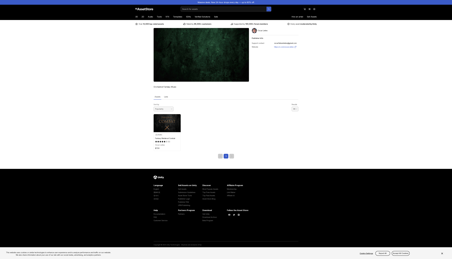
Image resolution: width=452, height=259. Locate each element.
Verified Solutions (202, 17)
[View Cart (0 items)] (305, 9)
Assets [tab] (157, 97)
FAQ (155, 217)
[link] (220, 156)
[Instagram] (238, 214)
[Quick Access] (309, 9)
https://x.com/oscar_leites (284, 47)
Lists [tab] (166, 97)
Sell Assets (312, 17)
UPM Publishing (184, 205)
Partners (181, 214)
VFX (167, 17)
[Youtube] (229, 214)
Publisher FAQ (183, 202)
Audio (150, 17)
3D (136, 17)
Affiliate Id (230, 196)
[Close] (442, 253)
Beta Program (207, 220)
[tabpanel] (226, 129)
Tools (159, 17)
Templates (177, 17)
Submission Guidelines (186, 192)
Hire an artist (297, 17)
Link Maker (231, 192)
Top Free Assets (208, 192)
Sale (216, 17)
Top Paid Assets (208, 196)
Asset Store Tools (185, 196)
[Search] (268, 9)
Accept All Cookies (401, 253)
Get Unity (206, 214)
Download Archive (209, 217)
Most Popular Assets (210, 189)
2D (143, 17)
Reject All (383, 253)
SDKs (188, 17)
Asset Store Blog (208, 199)
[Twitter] (234, 214)
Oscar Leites (160, 145)
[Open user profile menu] (314, 9)
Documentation (159, 214)
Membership (232, 189)
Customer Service (160, 220)
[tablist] (226, 97)
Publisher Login (184, 199)
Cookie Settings (366, 253)
